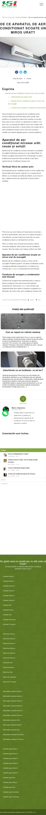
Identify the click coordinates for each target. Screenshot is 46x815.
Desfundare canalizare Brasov (12, 725)
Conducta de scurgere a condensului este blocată (28, 107)
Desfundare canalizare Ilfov (11, 720)
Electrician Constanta (9, 677)
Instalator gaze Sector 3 (10, 758)
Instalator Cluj (7, 615)
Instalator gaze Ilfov (9, 777)
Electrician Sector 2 (9, 639)
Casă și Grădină (21, 17)
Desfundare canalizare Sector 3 (12, 701)
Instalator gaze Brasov (10, 782)
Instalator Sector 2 (8, 581)
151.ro (4, 17)
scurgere (14, 268)
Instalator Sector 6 (8, 600)
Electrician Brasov (8, 667)
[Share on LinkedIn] (25, 72)
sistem (23, 286)
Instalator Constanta (9, 619)
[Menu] (40, 4)
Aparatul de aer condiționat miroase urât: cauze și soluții (24, 93)
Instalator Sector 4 (8, 591)
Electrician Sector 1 (9, 634)
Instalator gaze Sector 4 (10, 763)
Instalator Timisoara (9, 624)
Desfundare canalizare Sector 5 (12, 710)
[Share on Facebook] (16, 72)
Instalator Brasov (8, 610)
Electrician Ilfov (8, 663)
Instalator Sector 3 (8, 586)
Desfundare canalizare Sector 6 (12, 715)
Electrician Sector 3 (9, 643)
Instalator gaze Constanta (11, 792)
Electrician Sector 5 (9, 653)
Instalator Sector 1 (8, 576)
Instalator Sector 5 (8, 595)
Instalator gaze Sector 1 (10, 749)
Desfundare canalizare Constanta (13, 734)
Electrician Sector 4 (9, 648)
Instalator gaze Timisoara (11, 797)
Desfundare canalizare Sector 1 (12, 691)
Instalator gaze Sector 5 (10, 768)
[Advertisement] (23, 206)
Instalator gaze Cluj (9, 787)
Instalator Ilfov (7, 605)
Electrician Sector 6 (9, 658)
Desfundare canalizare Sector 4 (12, 706)
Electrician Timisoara (9, 682)
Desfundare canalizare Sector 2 (12, 696)
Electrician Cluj (7, 672)
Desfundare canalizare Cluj (11, 730)
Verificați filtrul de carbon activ (21, 97)
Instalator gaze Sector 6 (10, 773)
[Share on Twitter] (20, 72)
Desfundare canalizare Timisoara (13, 739)
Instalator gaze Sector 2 (10, 754)
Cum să (11, 17)
